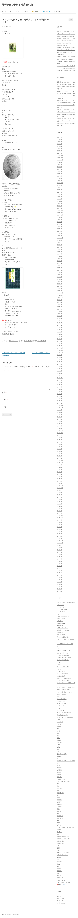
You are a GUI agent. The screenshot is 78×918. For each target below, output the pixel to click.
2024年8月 (59, 192)
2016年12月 (60, 403)
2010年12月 (60, 568)
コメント (5, 371)
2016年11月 (60, 405)
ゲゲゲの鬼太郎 (61, 676)
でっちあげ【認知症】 (63, 660)
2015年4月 (59, 449)
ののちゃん (60, 664)
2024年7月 (59, 194)
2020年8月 (59, 302)
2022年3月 (59, 258)
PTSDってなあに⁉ (14, 11)
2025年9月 (59, 162)
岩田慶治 (59, 772)
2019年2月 (59, 343)
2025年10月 (60, 160)
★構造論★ (60, 621)
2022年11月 (60, 240)
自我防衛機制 (60, 841)
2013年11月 (60, 488)
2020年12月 (60, 293)
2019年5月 (59, 336)
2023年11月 (60, 213)
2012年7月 (59, 524)
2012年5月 (59, 529)
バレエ (58, 708)
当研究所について (61, 779)
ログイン (59, 896)
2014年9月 (59, 465)
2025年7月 (59, 167)
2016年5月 (59, 419)
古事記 (58, 747)
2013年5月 (59, 502)
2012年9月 (59, 520)
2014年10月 (60, 463)
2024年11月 (60, 185)
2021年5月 (59, 281)
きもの (58, 648)
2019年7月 (59, 332)
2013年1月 (59, 511)
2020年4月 (59, 311)
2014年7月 (59, 469)
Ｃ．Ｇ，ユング (61, 880)
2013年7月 (59, 497)
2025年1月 (59, 180)
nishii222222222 (41, 341)
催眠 (58, 735)
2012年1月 (59, 538)
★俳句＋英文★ (61, 618)
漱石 (58, 813)
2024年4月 (59, 201)
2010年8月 (59, 577)
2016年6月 (59, 417)
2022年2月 (59, 261)
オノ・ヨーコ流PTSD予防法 (41, 353)
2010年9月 (59, 575)
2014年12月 (60, 458)
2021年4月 (59, 284)
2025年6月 (59, 169)
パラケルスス (60, 710)
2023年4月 (59, 229)
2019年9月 (59, 327)
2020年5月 (59, 309)
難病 (58, 873)
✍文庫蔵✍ (35, 11)
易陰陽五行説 (60, 793)
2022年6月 (59, 252)
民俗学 (58, 809)
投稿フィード (60, 898)
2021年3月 (59, 286)
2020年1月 (59, 318)
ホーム (4, 11)
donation (57, 11)
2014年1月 (59, 483)
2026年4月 (59, 146)
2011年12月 (60, 541)
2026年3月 (59, 148)
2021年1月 (59, 291)
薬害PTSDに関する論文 (63, 852)
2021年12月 (60, 265)
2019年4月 (59, 339)
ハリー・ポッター (61, 703)
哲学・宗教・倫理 (61, 754)
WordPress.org (61, 903)
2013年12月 (60, 485)
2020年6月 (59, 307)
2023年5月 (59, 226)
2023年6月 (59, 224)
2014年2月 (59, 481)
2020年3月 (59, 313)
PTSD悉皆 (25, 11)
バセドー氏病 (60, 706)
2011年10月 (60, 545)
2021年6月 (59, 279)
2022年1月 (59, 263)
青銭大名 (59, 875)
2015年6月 (59, 444)
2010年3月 (59, 589)
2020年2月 (59, 316)
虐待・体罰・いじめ (62, 855)
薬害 (58, 850)
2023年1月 (59, 235)
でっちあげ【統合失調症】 (64, 657)
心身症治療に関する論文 (63, 781)
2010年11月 (60, 570)
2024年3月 (59, 203)
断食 (58, 790)
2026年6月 (59, 141)
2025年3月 (59, 176)
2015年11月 (60, 433)
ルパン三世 (60, 722)
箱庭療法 (59, 829)
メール (5, 399)
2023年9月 (59, 217)
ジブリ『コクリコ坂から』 (64, 680)
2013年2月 (59, 508)
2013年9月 (59, 492)
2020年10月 (60, 297)
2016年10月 (60, 407)
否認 (58, 749)
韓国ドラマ (60, 878)
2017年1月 (59, 401)
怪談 (58, 784)
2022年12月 (60, 238)
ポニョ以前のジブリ (62, 715)
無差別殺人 (60, 818)
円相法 (58, 738)
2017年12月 (60, 375)
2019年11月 (60, 323)
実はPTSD (59, 765)
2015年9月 (59, 437)
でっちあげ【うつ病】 (63, 653)
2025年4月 (59, 174)
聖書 (58, 834)
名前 (4, 392)
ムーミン (59, 719)
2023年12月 (60, 210)
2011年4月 (59, 559)
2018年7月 (59, 359)
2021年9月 (59, 272)
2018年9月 (59, 355)
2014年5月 (59, 474)
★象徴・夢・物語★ (62, 628)
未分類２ (59, 797)
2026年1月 (59, 153)
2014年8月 (59, 467)
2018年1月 (59, 373)
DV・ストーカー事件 (62, 609)
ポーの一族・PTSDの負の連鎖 (65, 717)
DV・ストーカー (13, 341)
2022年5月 (59, 254)
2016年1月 (59, 428)
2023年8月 (59, 219)
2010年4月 (59, 586)
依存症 (58, 733)
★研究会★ (60, 625)
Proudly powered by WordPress (10, 914)
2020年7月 (59, 304)
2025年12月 (60, 155)
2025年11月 (60, 158)
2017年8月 (59, 385)
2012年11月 (60, 515)
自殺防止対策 (60, 843)
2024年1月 (59, 208)
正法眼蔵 (59, 807)
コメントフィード (61, 901)
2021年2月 (59, 288)
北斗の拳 (59, 742)
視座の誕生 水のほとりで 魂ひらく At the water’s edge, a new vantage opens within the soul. (66, 34)
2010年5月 (59, 584)
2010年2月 (59, 591)
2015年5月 (59, 446)
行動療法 (59, 857)
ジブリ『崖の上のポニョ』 (64, 690)
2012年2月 (59, 536)
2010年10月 (60, 573)
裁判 (58, 859)
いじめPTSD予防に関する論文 (65, 644)
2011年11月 (60, 543)
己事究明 (59, 774)
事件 (58, 729)
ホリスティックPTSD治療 (64, 713)
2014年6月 (59, 472)
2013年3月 (59, 506)
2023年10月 (60, 215)
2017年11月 (60, 378)
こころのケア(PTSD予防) (63, 651)
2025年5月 (59, 171)
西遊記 (58, 864)
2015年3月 (59, 451)
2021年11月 (60, 268)
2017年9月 (59, 382)
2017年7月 (59, 387)
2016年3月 (59, 424)
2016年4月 (59, 421)
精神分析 (59, 832)
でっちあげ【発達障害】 (63, 655)
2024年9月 (59, 190)
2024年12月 (60, 183)
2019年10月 (60, 325)
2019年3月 (59, 341)
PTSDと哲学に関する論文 (64, 616)
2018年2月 (59, 371)
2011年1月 (59, 566)
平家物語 (59, 777)
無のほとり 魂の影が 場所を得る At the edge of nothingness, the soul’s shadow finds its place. (66, 68)
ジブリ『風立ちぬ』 (62, 694)
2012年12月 (60, 513)
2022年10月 (60, 242)
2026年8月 (59, 137)
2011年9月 (59, 547)
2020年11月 (60, 295)
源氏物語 (59, 811)
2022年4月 (59, 256)
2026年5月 (59, 144)
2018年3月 (59, 369)
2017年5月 (59, 391)
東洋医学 (59, 802)
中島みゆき (60, 726)
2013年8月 (59, 495)
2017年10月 (60, 380)
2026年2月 (59, 151)
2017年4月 (59, 394)
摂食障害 (59, 788)
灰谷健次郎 (60, 816)
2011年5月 (59, 557)
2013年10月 (60, 490)
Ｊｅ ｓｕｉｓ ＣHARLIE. (63, 882)
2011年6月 (59, 554)
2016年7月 (59, 414)
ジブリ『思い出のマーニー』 (65, 692)
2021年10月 (60, 270)
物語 (58, 820)
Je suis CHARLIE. (61, 612)
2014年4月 (59, 476)
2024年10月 (60, 187)
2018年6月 (59, 362)
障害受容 (59, 871)
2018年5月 (59, 364)
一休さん (59, 724)
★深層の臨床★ (61, 623)
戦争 (58, 786)
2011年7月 (59, 552)
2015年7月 (59, 442)
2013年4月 (59, 504)
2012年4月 (59, 531)
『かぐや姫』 (60, 632)
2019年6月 (59, 334)
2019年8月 (59, 330)
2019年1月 (59, 346)
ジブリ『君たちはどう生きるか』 (66, 687)
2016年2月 (59, 426)
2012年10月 (60, 518)
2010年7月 (59, 579)
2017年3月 (59, 396)
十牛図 (58, 745)
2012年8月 (59, 522)
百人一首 (59, 825)
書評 (58, 795)
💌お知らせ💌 (61, 885)
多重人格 (59, 756)
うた (58, 646)
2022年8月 (59, 247)
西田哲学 (59, 862)
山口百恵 (59, 770)
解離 (58, 866)
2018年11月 (60, 350)
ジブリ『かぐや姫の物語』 (64, 678)
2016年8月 (59, 412)
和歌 (58, 751)
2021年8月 (59, 274)
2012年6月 (59, 527)
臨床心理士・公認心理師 (63, 839)
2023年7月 (59, 222)
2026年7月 (59, 139)
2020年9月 (59, 300)
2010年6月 (59, 582)
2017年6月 (59, 389)
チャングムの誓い (61, 699)
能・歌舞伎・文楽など (63, 836)
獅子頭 (58, 823)
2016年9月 (59, 410)
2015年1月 (59, 456)
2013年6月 (59, 499)
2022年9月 (59, 245)
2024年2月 (59, 206)
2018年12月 (60, 348)
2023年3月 (59, 231)
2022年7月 (59, 249)
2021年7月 (59, 277)
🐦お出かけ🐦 (46, 11)
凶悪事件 (59, 740)
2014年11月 (60, 460)
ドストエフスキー (61, 701)
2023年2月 (59, 233)
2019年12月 (60, 320)
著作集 (58, 848)
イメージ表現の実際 (62, 674)
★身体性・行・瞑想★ (63, 630)
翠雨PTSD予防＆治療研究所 (17, 4)
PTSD (58, 614)
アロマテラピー (61, 671)
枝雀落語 (59, 804)
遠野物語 (59, 868)
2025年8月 (59, 164)
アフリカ (59, 669)
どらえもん (60, 662)
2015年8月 (59, 440)
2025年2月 (59, 178)
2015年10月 (60, 435)
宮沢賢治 (59, 768)
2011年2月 (59, 563)
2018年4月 (59, 366)
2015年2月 (59, 453)
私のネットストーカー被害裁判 (65, 827)
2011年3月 (59, 561)
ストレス (59, 696)
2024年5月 (59, 199)
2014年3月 (59, 479)
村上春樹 (59, 800)
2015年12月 (60, 430)
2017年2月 (59, 398)
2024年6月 (59, 197)
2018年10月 (60, 352)
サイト (4, 407)
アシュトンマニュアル (63, 667)
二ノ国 (58, 731)
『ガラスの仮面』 (61, 635)
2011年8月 (59, 550)
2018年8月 (59, 357)
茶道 (58, 846)
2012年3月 (59, 534)
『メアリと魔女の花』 (63, 637)
